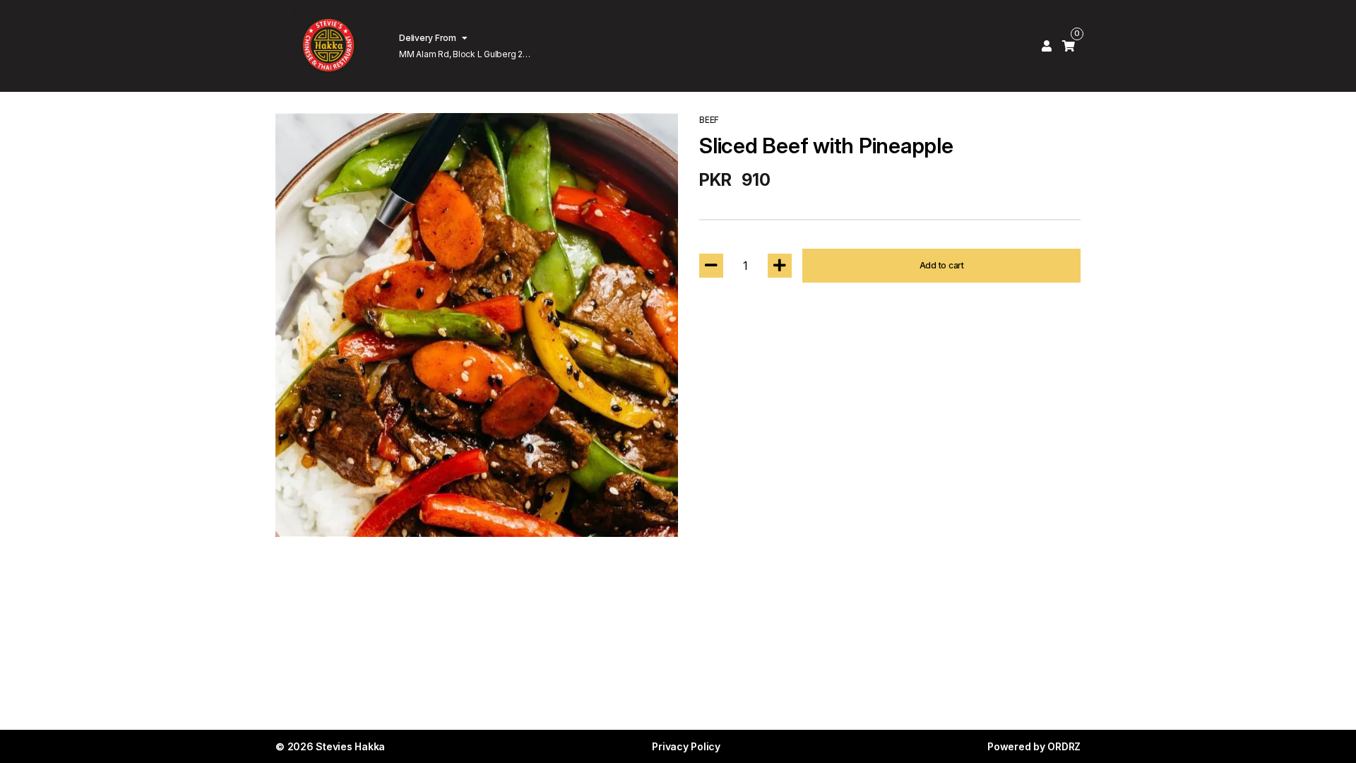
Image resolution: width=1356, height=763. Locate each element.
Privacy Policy (686, 746)
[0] (1068, 45)
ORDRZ (1064, 746)
